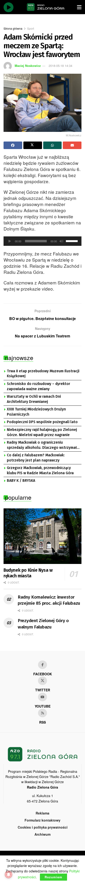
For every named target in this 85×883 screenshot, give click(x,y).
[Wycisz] (61, 241)
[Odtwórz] (9, 241)
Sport (30, 28)
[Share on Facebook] (13, 145)
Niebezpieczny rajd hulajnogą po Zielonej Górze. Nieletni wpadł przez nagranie (42, 432)
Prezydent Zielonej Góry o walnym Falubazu (43, 624)
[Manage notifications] (8, 874)
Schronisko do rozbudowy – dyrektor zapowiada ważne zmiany (38, 386)
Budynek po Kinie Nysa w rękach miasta (28, 573)
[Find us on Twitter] (42, 680)
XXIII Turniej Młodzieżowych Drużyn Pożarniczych (36, 412)
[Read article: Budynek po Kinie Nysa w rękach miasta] (42, 536)
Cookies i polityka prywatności (43, 827)
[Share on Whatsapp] (52, 145)
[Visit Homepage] (45, 7)
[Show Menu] (79, 7)
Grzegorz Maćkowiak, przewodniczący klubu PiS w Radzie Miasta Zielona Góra (40, 470)
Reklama (42, 813)
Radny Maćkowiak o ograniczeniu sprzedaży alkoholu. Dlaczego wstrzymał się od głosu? (42, 445)
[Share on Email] (72, 145)
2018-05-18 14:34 (60, 65)
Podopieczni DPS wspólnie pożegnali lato (42, 422)
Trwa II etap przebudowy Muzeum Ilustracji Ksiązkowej (43, 373)
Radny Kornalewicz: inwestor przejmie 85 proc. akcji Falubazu (49, 600)
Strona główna (13, 28)
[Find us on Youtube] (42, 697)
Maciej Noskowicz (28, 65)
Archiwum (42, 834)
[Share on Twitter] (32, 145)
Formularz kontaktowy (42, 820)
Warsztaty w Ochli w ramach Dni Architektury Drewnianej (34, 399)
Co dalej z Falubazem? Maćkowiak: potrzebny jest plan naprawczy (36, 457)
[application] (42, 241)
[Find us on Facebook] (42, 664)
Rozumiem (53, 877)
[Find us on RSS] (42, 713)
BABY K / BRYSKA (21, 480)
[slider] (72, 240)
